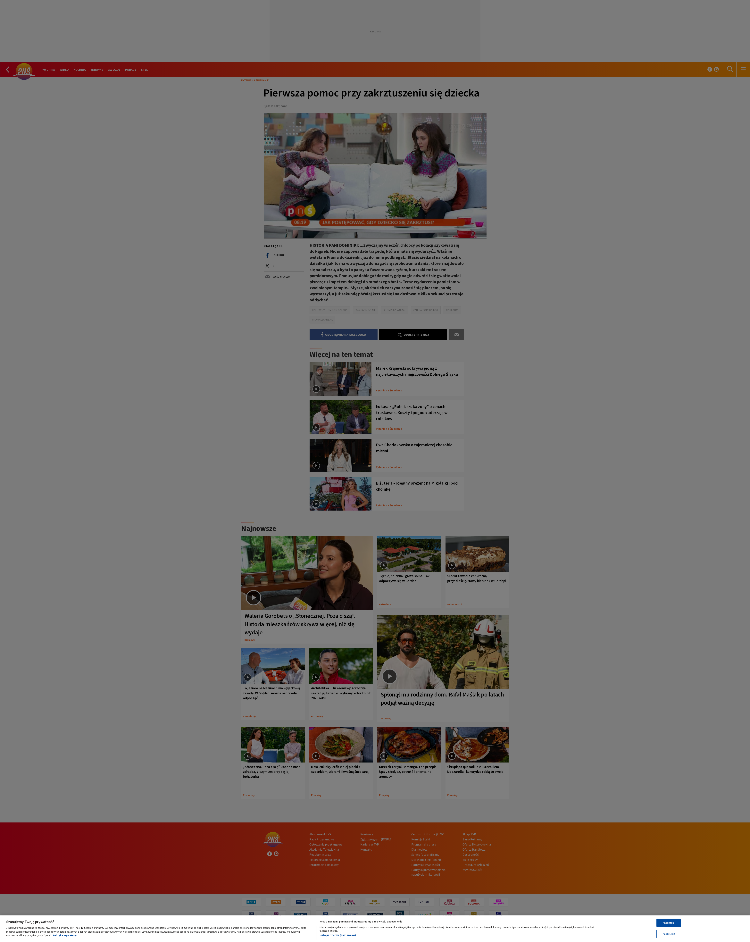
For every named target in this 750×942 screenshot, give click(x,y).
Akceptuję (668, 922)
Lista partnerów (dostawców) (338, 935)
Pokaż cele (668, 934)
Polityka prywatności (66, 935)
